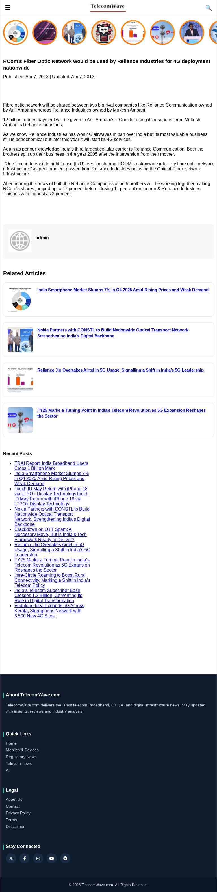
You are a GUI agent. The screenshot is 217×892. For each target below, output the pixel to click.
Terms (11, 819)
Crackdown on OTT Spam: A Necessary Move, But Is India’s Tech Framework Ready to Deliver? (50, 534)
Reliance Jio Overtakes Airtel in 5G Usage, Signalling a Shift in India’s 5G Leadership (52, 549)
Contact (13, 806)
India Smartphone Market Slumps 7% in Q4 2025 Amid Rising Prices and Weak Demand (51, 478)
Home (11, 743)
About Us (14, 799)
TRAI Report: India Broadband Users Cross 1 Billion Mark (51, 466)
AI (8, 770)
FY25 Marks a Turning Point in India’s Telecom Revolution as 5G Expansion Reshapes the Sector (52, 564)
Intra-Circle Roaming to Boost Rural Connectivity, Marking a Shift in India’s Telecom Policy (52, 580)
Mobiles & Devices (22, 750)
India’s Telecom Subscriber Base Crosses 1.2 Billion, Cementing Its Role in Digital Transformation (48, 595)
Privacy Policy (18, 813)
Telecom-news (19, 763)
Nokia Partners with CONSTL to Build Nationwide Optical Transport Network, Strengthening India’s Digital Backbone (52, 517)
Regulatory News (21, 756)
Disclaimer (15, 826)
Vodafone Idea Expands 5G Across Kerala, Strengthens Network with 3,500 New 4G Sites (49, 610)
